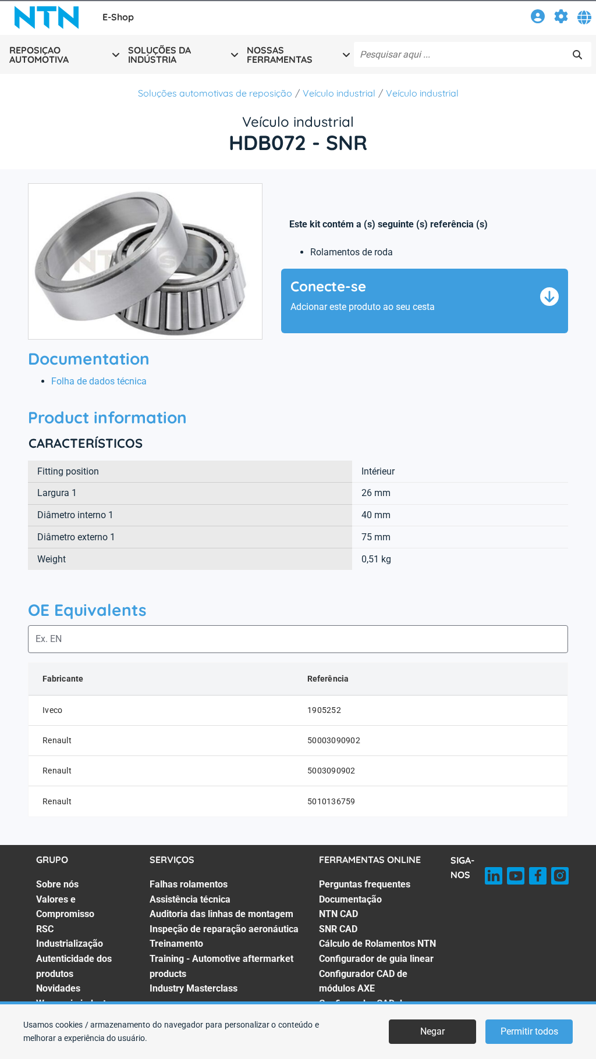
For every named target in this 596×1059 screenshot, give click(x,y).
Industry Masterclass (193, 988)
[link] (538, 18)
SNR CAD (338, 929)
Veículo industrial (339, 93)
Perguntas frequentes (364, 884)
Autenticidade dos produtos (74, 966)
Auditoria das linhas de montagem (221, 913)
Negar (432, 1031)
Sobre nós (57, 884)
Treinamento (176, 943)
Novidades (58, 988)
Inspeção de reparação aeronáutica (224, 929)
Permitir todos (529, 1031)
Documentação (350, 899)
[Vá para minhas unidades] (561, 18)
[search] (577, 54)
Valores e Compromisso (65, 907)
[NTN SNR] (46, 17)
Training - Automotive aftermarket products (221, 966)
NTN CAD (338, 913)
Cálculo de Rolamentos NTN (377, 943)
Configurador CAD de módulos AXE (363, 981)
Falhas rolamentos (189, 884)
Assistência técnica (190, 899)
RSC (45, 929)
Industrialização (69, 943)
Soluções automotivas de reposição (215, 93)
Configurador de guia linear (376, 958)
